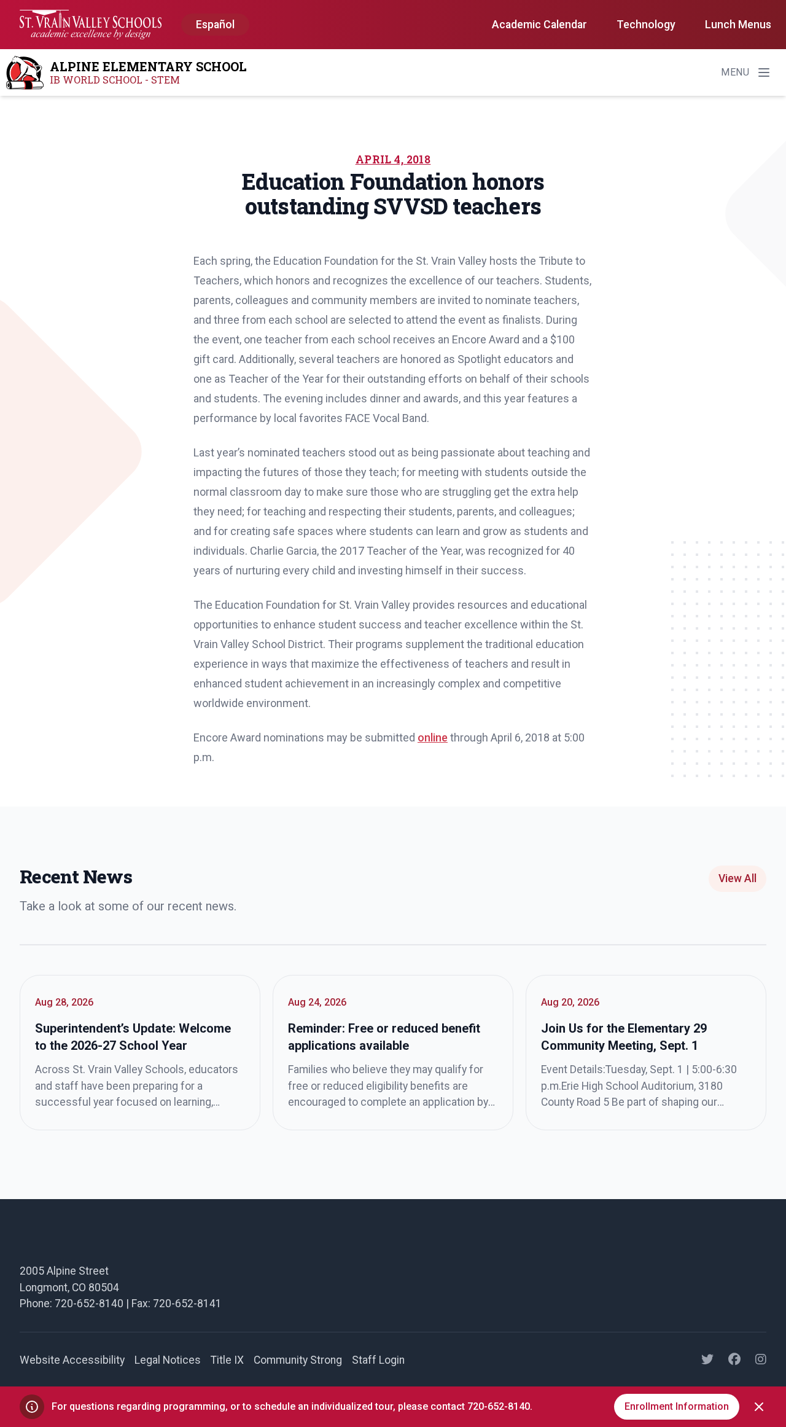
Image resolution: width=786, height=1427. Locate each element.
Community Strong (298, 1360)
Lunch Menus (738, 24)
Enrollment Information (677, 1406)
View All (737, 878)
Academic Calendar (539, 24)
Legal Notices (167, 1360)
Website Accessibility (72, 1360)
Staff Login (378, 1360)
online (433, 737)
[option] (215, 25)
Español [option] (215, 24)
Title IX (227, 1360)
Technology (646, 24)
